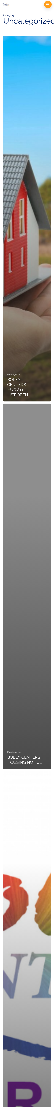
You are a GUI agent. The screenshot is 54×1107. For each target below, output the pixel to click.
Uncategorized (14, 374)
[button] (48, 4)
